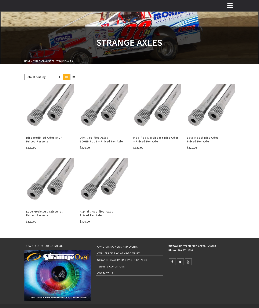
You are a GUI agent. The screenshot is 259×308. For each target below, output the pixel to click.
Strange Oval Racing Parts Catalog (122, 260)
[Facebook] (172, 261)
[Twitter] (180, 261)
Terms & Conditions (111, 266)
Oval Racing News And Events (117, 246)
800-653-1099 (185, 250)
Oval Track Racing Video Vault (118, 253)
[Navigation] (230, 5)
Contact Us (105, 273)
